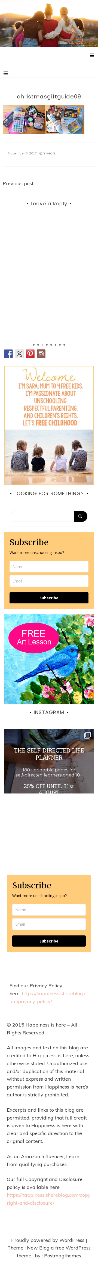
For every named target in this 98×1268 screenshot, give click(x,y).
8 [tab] (64, 345)
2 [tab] (38, 345)
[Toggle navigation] (6, 73)
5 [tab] (51, 345)
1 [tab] (34, 345)
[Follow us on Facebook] (8, 353)
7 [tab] (60, 345)
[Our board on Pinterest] (30, 353)
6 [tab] (55, 345)
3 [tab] (42, 345)
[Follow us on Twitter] (19, 353)
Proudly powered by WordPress (48, 1240)
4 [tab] (47, 345)
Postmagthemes (62, 1256)
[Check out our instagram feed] (41, 353)
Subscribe (49, 597)
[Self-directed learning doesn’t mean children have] (49, 774)
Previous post (18, 183)
